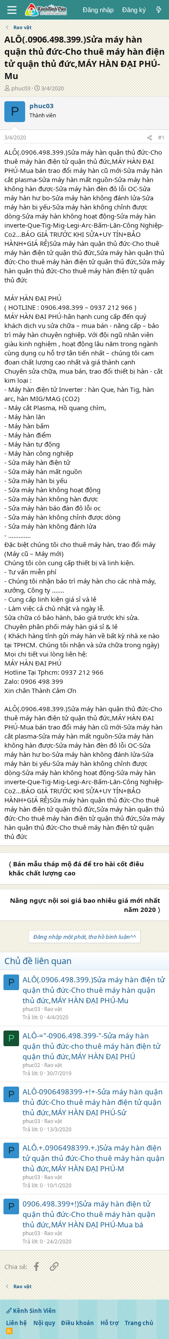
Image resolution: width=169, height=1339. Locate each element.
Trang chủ (139, 1323)
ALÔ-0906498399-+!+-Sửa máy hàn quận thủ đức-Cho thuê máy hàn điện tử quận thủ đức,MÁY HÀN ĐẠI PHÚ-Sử (93, 1102)
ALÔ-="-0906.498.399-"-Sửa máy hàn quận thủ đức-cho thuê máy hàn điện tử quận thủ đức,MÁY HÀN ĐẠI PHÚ (91, 1046)
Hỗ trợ (110, 1323)
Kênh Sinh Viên (34, 1311)
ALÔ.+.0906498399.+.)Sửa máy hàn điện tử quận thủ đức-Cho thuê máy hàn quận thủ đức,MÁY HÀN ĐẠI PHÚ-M (94, 1158)
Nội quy (44, 1323)
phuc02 (31, 1065)
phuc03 (20, 88)
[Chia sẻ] (149, 138)
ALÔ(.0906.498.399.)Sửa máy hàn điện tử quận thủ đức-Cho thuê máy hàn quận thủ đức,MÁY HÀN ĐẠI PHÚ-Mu (94, 989)
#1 (161, 137)
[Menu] (12, 10)
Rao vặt (53, 1009)
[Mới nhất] (158, 10)
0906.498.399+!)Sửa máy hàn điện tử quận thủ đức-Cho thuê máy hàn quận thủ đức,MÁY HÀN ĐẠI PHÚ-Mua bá (89, 1214)
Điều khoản (77, 1323)
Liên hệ (16, 1323)
